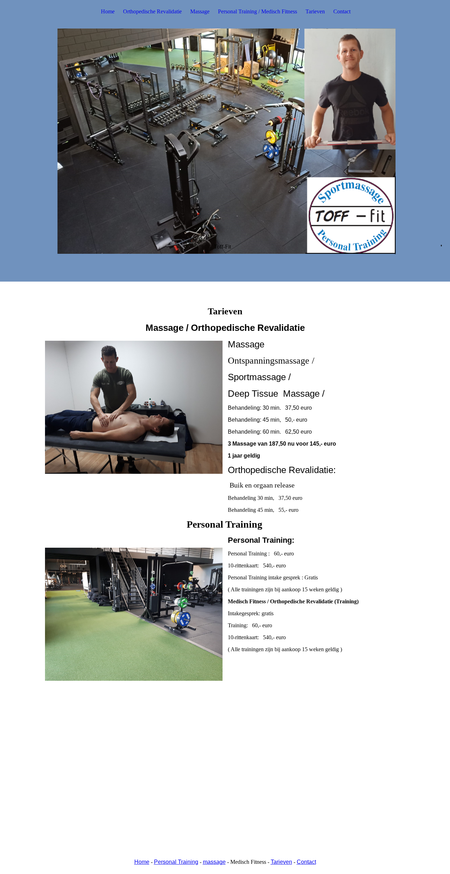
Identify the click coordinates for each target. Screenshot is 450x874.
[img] (225, 141)
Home (108, 11)
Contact (342, 11)
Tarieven (315, 11)
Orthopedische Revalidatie (152, 11)
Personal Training (176, 862)
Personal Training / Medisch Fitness (257, 11)
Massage (200, 11)
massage (214, 862)
